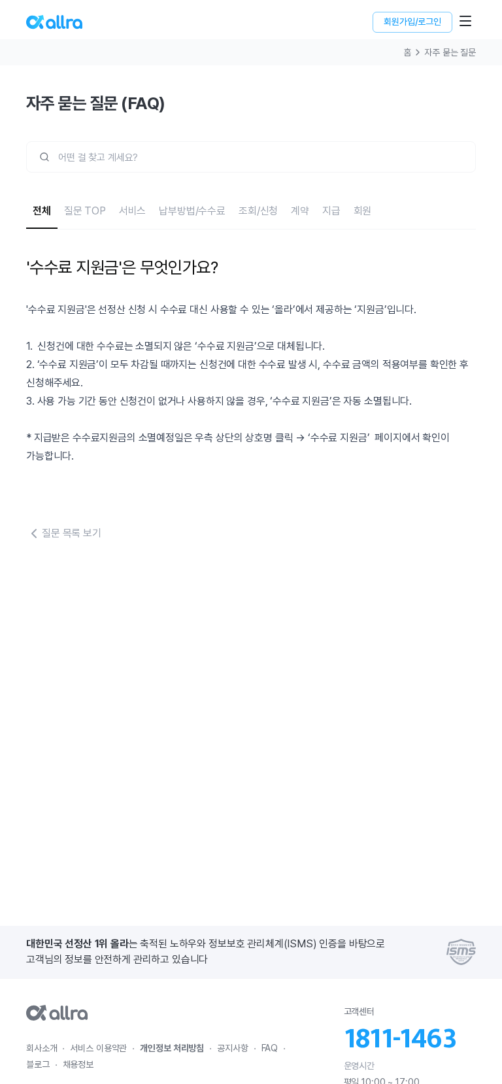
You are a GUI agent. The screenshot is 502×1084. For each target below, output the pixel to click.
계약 (300, 211)
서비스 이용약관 (98, 1048)
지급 (331, 211)
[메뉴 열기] (465, 20)
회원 (363, 211)
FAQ (269, 1048)
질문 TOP (85, 211)
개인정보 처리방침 (172, 1048)
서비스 (132, 211)
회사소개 (41, 1048)
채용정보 (78, 1064)
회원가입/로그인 (412, 21)
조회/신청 (258, 211)
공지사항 (232, 1048)
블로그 (38, 1064)
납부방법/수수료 (192, 211)
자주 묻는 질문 (450, 52)
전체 (42, 211)
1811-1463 (400, 1039)
